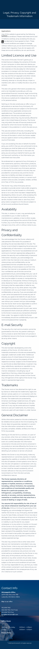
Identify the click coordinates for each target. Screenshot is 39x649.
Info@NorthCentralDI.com (10, 614)
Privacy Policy (6, 633)
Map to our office (7, 601)
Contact (4, 36)
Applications (6, 31)
